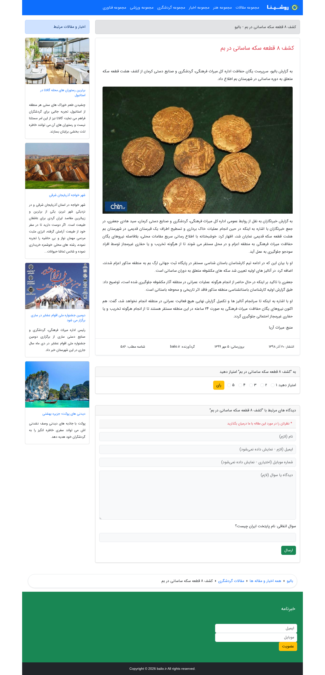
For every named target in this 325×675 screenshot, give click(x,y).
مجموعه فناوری (114, 7)
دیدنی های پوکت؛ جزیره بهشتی (63, 413)
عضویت (288, 646)
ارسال (288, 550)
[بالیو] (282, 7)
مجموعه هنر (222, 7)
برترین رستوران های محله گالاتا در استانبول (62, 93)
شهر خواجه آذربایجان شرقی (67, 195)
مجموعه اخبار (199, 7)
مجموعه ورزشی (141, 7)
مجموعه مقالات (247, 7)
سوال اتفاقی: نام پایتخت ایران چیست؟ (265, 526)
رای (218, 385)
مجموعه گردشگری (171, 7)
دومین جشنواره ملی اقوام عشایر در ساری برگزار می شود (58, 318)
